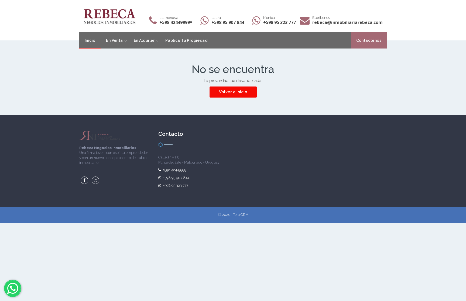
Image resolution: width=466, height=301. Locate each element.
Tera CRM (240, 215)
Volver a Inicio (233, 91)
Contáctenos (368, 40)
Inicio (90, 40)
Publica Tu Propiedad (186, 40)
